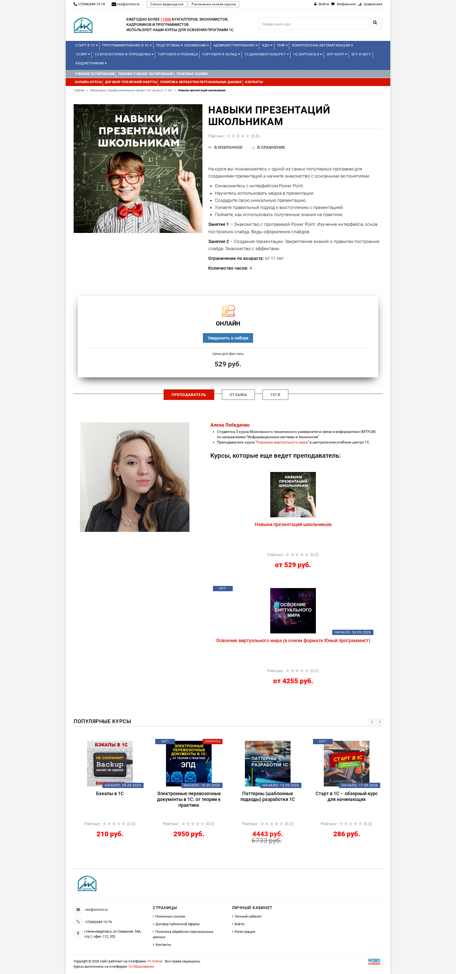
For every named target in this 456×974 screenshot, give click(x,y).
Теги (275, 395)
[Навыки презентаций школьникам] (293, 494)
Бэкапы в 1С (110, 793)
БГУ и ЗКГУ (361, 54)
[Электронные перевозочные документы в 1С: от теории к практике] (189, 763)
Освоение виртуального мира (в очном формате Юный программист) (293, 640)
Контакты (163, 945)
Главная (81, 90)
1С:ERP (81, 54)
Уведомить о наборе (228, 337)
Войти (239, 924)
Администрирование (234, 45)
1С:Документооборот (265, 54)
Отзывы (238, 395)
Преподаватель (189, 395)
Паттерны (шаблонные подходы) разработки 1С (267, 796)
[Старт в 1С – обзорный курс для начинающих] (346, 763)
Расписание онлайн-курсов (214, 4)
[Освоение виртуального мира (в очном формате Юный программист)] (293, 610)
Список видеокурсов (166, 4)
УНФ (281, 45)
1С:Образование (141, 966)
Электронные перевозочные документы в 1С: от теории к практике (189, 799)
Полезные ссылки (170, 916)
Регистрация (245, 932)
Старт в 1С (85, 45)
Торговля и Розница (178, 54)
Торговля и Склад (220, 54)
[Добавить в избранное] (265, 474)
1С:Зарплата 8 (306, 54)
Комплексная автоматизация (321, 45)
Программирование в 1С (126, 45)
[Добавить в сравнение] (305, 474)
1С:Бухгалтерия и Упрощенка (122, 54)
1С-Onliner (155, 961)
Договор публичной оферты (177, 924)
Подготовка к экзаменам (181, 45)
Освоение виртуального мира (282, 442)
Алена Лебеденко (230, 425)
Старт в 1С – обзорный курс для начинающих (347, 796)
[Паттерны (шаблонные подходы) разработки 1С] (268, 763)
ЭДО (266, 45)
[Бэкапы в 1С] (110, 763)
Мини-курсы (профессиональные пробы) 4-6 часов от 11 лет (133, 90)
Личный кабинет (248, 916)
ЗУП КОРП (336, 54)
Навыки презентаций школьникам (293, 524)
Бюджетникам (90, 63)
